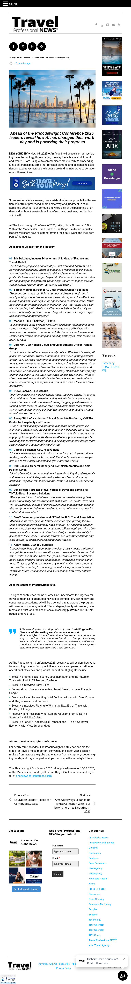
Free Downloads (97, 863)
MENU (13, 4)
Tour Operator (96, 924)
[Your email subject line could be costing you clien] (17, 875)
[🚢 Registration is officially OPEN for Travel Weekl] (34, 875)
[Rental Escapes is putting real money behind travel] (17, 858)
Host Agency (95, 868)
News (92, 883)
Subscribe (64, 963)
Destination (95, 853)
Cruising (93, 847)
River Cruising (96, 899)
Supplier (93, 909)
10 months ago (22, 63)
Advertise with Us (48, 963)
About (75, 963)
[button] (6, 3)
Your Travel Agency (99, 945)
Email (56, 858)
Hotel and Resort (98, 878)
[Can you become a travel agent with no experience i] (34, 858)
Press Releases (97, 888)
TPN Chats (94, 935)
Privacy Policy (63, 968)
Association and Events (101, 842)
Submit (58, 873)
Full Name (57, 845)
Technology (95, 919)
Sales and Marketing (100, 904)
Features (93, 858)
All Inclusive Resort (99, 837)
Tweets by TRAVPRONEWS (110, 367)
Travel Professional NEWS (103, 940)
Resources (94, 894)
